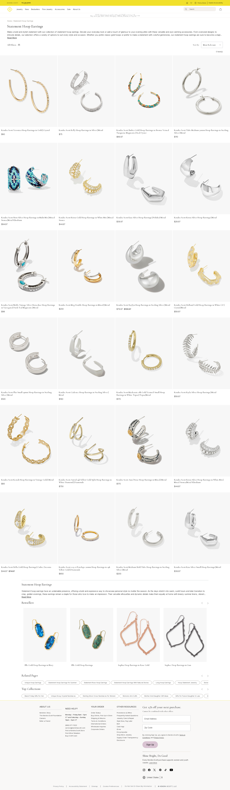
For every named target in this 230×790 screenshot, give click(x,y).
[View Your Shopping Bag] (220, 9)
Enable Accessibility (216, 3)
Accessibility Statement (78, 786)
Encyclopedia (122, 732)
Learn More (153, 763)
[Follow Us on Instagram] (144, 770)
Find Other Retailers (72, 733)
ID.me (119, 729)
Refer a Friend (45, 721)
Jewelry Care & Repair (125, 718)
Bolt (118, 724)
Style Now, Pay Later (124, 721)
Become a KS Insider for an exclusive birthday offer (113, 16)
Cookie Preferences (111, 786)
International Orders (98, 724)
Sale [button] (69, 9)
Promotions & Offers (124, 713)
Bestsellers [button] (35, 9)
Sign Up (150, 744)
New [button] (27, 9)
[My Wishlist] (191, 3)
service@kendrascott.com (75, 728)
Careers (43, 718)
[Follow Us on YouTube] (171, 770)
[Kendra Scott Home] (12, 3)
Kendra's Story (45, 713)
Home (9, 21)
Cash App (120, 726)
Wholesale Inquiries (98, 726)
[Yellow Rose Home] (26, 3)
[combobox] (200, 9)
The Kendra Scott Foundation (51, 715)
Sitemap (95, 786)
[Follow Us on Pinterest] (160, 770)
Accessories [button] (60, 9)
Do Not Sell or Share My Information (138, 786)
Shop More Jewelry (124, 735)
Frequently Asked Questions (127, 715)
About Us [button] (76, 9)
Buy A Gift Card (71, 736)
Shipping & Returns (98, 718)
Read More (12, 38)
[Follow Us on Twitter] (154, 770)
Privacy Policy (159, 738)
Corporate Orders (97, 729)
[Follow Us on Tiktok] (165, 770)
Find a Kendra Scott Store (75, 730)
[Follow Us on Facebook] (149, 770)
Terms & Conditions (98, 721)
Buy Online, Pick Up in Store (101, 715)
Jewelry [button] (19, 9)
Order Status (96, 713)
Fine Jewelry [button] (47, 9)
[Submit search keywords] (186, 9)
